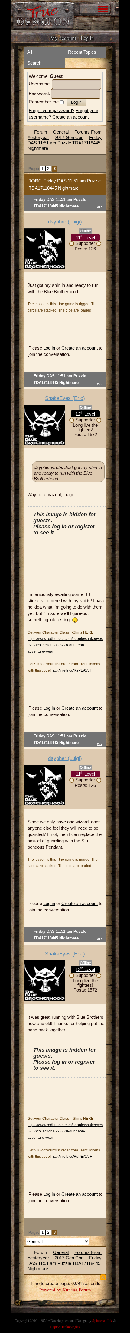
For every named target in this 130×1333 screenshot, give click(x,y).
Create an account (70, 116)
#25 (99, 207)
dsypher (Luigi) (65, 222)
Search (34, 62)
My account (63, 37)
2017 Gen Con (69, 137)
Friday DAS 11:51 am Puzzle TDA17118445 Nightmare (65, 143)
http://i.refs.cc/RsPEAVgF (72, 670)
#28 (99, 939)
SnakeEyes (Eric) (65, 398)
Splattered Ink (102, 1320)
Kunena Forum (77, 1290)
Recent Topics (82, 52)
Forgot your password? (51, 110)
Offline (85, 231)
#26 (99, 383)
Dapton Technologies (65, 1326)
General (61, 132)
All (29, 52)
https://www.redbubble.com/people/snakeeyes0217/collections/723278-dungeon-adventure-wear (65, 645)
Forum (40, 132)
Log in (49, 347)
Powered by (50, 1290)
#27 (99, 744)
